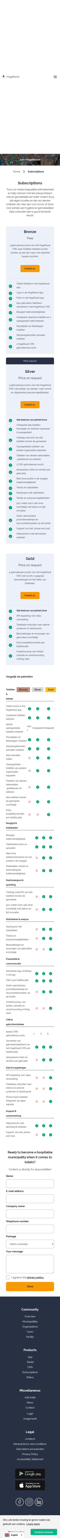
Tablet (30, 1362)
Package (11, 1236)
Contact (30, 1407)
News (30, 1402)
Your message (14, 1251)
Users (30, 1331)
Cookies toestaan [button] (44, 1532)
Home (16, 171)
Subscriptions (36, 171)
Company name (15, 1206)
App (30, 1357)
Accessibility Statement (30, 1459)
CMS (30, 1367)
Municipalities (30, 1321)
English (14, 1535)
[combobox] (13, 1535)
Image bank (30, 1418)
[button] (55, 77)
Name (9, 1176)
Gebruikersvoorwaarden (30, 1449)
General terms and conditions (30, 1444)
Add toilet (30, 1397)
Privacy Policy (30, 1454)
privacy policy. (35, 1277)
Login (30, 1413)
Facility (30, 1336)
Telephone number (17, 1221)
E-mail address (15, 1191)
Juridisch (30, 1438)
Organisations (30, 1326)
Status (30, 1377)
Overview (30, 1316)
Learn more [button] (33, 1524)
